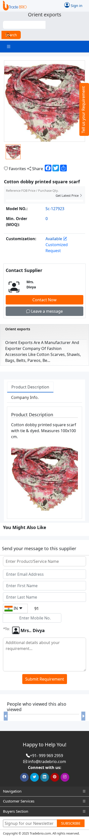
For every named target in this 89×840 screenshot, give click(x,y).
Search (11, 34)
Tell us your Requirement (83, 109)
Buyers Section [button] (15, 811)
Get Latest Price (67, 195)
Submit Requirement (44, 679)
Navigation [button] (12, 791)
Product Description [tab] (30, 387)
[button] (5, 716)
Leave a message (46, 311)
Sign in (76, 5)
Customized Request (56, 247)
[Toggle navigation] (8, 46)
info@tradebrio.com (47, 761)
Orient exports (17, 329)
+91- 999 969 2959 (46, 755)
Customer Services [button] (18, 801)
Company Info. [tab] (25, 397)
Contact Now (44, 300)
